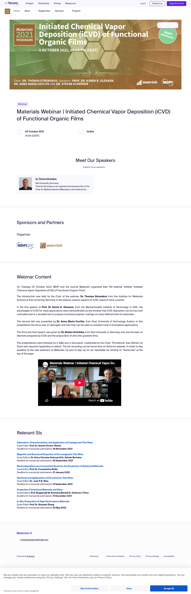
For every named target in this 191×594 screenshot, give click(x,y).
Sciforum (30, 556)
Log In (143, 4)
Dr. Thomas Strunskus (46, 179)
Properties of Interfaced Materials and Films (40, 490)
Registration (44, 11)
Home (17, 11)
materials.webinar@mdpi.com (34, 540)
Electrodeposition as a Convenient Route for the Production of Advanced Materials (60, 466)
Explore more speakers (94, 167)
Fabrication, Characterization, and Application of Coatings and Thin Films (55, 443)
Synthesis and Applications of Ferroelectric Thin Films (45, 478)
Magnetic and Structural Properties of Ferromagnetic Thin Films (50, 454)
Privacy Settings (152, 556)
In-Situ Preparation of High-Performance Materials (43, 502)
